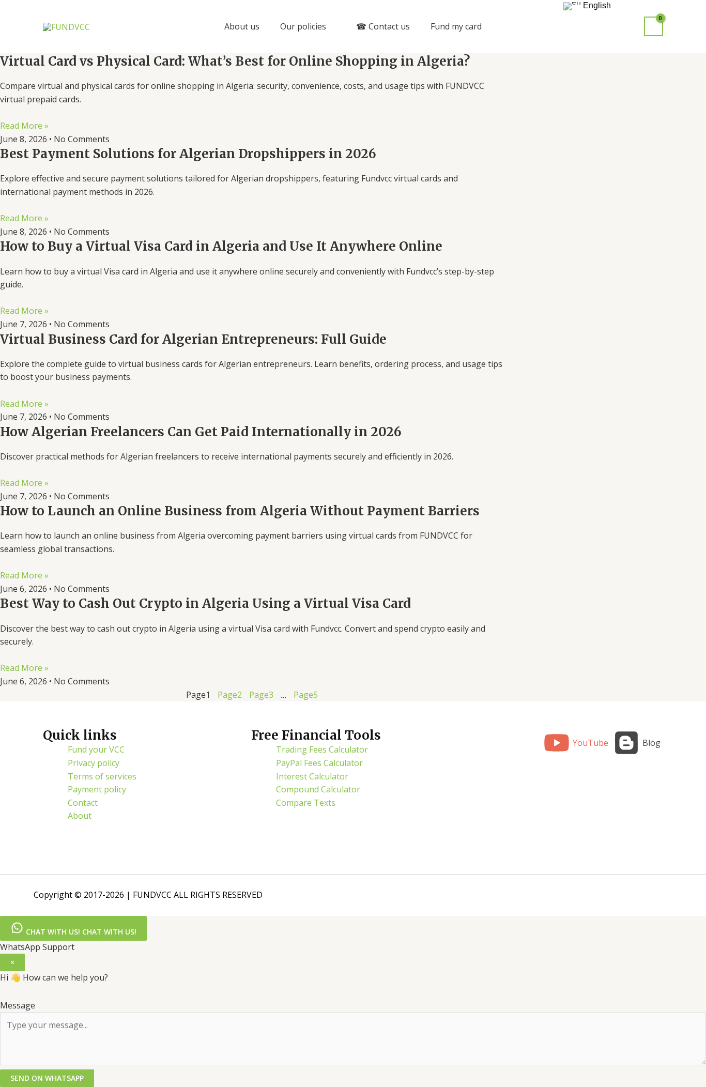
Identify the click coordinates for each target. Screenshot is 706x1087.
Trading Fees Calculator (322, 749)
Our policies (303, 26)
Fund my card (456, 26)
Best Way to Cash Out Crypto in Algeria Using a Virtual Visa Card (205, 603)
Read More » (24, 125)
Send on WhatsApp (47, 1078)
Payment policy (97, 789)
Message (17, 1005)
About (79, 815)
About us (241, 26)
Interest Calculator (312, 776)
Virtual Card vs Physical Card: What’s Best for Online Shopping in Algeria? (235, 61)
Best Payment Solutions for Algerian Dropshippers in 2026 (188, 154)
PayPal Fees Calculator (319, 763)
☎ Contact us (383, 26)
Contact (83, 802)
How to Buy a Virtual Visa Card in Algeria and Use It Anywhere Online (221, 246)
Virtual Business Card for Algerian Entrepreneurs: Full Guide (193, 339)
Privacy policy (93, 763)
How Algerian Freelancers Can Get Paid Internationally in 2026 (201, 432)
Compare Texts (305, 802)
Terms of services (102, 776)
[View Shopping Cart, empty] (653, 27)
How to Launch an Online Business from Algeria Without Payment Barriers (240, 511)
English (596, 5)
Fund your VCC (96, 749)
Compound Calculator (318, 789)
